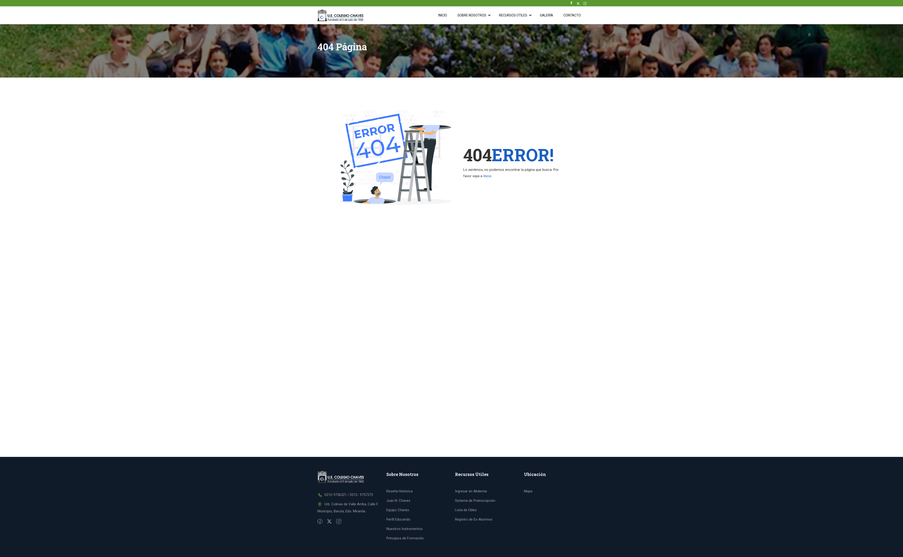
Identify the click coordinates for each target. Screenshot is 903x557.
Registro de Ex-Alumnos (473, 519)
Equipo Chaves (397, 510)
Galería (546, 15)
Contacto (572, 15)
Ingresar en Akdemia (471, 491)
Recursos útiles (513, 15)
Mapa (528, 491)
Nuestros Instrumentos (404, 529)
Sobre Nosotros (471, 15)
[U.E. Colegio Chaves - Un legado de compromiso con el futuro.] (342, 15)
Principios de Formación (405, 538)
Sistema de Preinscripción (475, 500)
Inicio (442, 15)
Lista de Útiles (466, 510)
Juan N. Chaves (398, 500)
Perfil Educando (398, 519)
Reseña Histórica (399, 491)
